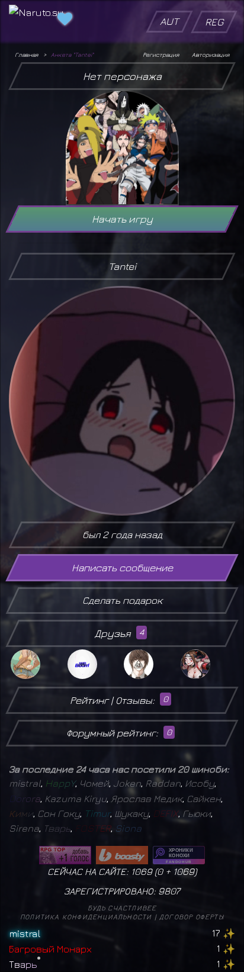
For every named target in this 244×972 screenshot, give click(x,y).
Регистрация (161, 54)
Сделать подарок (122, 600)
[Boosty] (122, 855)
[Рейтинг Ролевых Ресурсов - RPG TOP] (65, 855)
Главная (26, 54)
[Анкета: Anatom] (150, 664)
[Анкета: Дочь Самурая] (37, 664)
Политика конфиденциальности (86, 916)
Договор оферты (191, 916)
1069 (183, 871)
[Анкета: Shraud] (94, 664)
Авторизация (210, 54)
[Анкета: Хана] (207, 664)
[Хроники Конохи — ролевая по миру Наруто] (179, 855)
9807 (169, 891)
